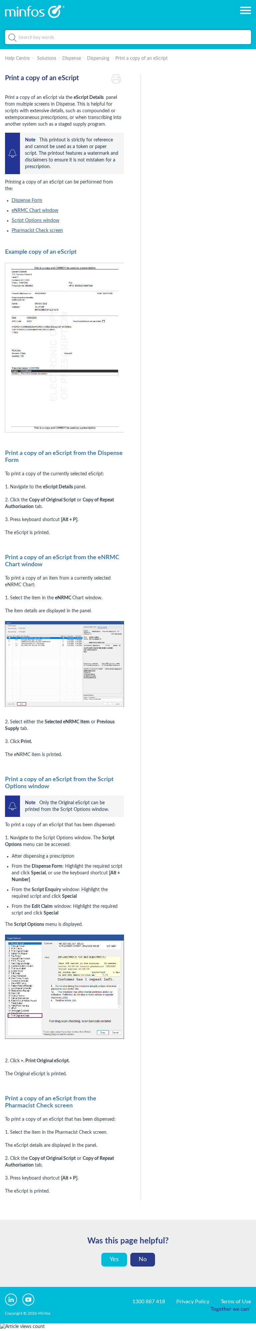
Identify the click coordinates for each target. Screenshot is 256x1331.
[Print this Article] (118, 78)
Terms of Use (236, 1301)
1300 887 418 (148, 1301)
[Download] (115, 680)
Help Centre (17, 58)
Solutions (47, 58)
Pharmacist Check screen (37, 230)
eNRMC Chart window (35, 210)
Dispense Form (27, 200)
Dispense (71, 58)
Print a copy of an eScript (141, 58)
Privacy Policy (192, 1301)
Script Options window (35, 220)
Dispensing (98, 58)
